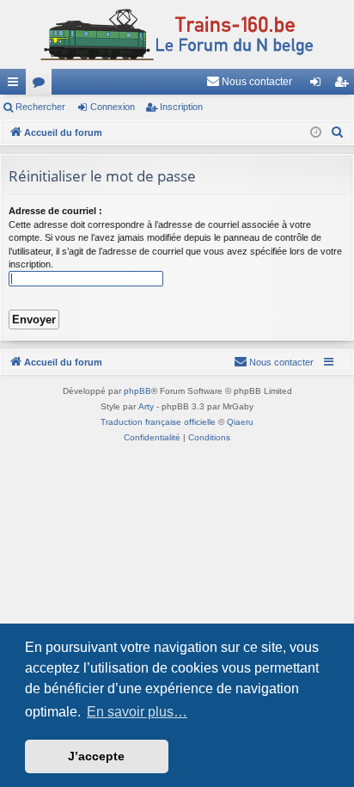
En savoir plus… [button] (137, 711)
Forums (42, 85)
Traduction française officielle (158, 422)
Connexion (112, 106)
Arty (146, 406)
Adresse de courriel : (55, 211)
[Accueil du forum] (177, 34)
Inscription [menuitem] (344, 85)
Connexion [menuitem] (318, 85)
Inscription (181, 106)
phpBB (137, 391)
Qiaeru (240, 422)
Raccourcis (16, 85)
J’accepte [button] (96, 756)
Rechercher (40, 106)
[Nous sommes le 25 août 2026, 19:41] (315, 133)
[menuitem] (249, 82)
